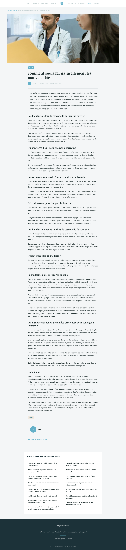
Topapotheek (63, 525)
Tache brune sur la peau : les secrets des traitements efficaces (42, 471)
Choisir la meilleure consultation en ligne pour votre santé (80, 464)
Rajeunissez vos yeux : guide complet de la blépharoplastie (42, 464)
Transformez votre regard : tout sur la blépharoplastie (79, 484)
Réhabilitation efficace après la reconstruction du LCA (81, 490)
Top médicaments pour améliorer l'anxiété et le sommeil (81, 497)
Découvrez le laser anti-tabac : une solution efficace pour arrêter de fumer (43, 477)
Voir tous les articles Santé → (38, 439)
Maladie (53, 3)
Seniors (96, 3)
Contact (69, 538)
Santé (89, 3)
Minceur (70, 3)
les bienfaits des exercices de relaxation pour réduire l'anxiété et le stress (43, 490)
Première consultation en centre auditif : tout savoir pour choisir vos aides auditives (43, 508)
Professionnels (80, 3)
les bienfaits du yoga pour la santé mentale (42, 496)
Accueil (9, 10)
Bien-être (36, 3)
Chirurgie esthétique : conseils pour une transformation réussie (79, 503)
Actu (28, 3)
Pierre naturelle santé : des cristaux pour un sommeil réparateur (81, 471)
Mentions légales (59, 538)
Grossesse (44, 3)
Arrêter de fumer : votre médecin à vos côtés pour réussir (43, 484)
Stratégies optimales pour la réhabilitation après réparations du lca (42, 501)
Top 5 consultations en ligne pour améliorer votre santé (81, 477)
